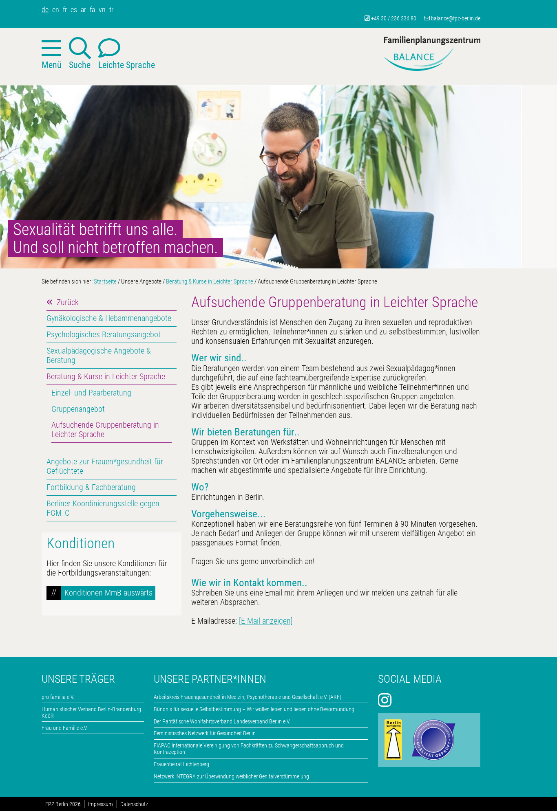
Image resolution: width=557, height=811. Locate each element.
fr (65, 9)
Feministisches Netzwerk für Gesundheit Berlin (205, 733)
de (45, 9)
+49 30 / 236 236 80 (393, 18)
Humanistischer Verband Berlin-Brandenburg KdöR (91, 712)
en (55, 9)
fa (92, 9)
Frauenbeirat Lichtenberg (181, 764)
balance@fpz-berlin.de (455, 18)
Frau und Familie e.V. (65, 728)
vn (102, 9)
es (74, 9)
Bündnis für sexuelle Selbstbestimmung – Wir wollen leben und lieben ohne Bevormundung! (255, 709)
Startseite (105, 281)
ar (83, 9)
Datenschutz (134, 804)
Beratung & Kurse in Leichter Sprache (209, 281)
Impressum (100, 804)
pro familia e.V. (58, 697)
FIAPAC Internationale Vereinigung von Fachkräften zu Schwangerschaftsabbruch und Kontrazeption (249, 748)
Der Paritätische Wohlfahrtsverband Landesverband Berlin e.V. (222, 721)
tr (111, 9)
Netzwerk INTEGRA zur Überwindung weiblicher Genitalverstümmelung (231, 776)
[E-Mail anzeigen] (266, 621)
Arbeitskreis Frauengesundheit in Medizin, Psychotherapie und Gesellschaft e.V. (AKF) (247, 697)
